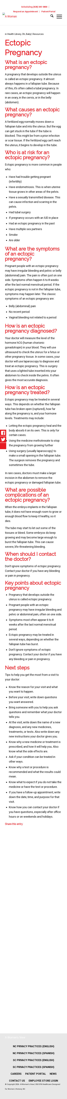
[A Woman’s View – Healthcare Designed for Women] (25, 19)
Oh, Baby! (26, 34)
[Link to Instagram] (59, 1094)
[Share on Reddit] (7, 979)
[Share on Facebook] (7, 835)
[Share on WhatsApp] (7, 876)
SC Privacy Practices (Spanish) (33, 1067)
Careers (16, 1073)
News (53, 1073)
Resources (38, 34)
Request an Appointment (25, 11)
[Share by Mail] (7, 999)
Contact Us (17, 1080)
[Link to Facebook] (53, 1094)
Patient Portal (48, 11)
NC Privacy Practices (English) (33, 1046)
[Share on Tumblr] (7, 938)
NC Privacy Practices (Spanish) (33, 1053)
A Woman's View (15, 1037)
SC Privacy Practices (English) (33, 1060)
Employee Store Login (43, 1080)
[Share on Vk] (7, 958)
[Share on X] (7, 856)
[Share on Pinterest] (7, 897)
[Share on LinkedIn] (7, 917)
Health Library (14, 34)
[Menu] (57, 16)
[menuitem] (34, 7)
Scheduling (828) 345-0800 (34, 7)
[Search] (50, 16)
